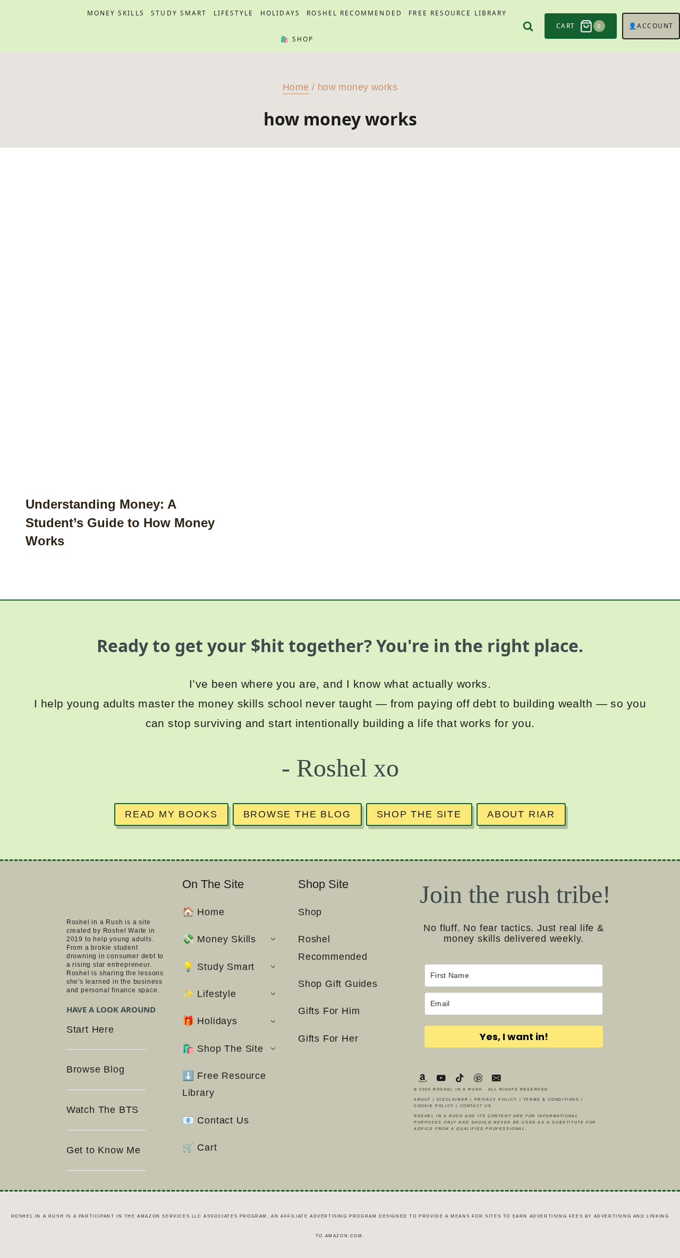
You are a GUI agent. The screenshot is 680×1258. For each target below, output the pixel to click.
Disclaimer (453, 1099)
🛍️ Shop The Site (223, 1048)
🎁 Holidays (209, 1021)
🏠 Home (203, 912)
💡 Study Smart (218, 966)
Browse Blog (95, 1069)
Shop (310, 912)
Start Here (90, 1029)
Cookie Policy (434, 1106)
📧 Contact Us (215, 1120)
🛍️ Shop (296, 39)
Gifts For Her (328, 1038)
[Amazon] (422, 1077)
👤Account (651, 25)
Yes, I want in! (514, 1036)
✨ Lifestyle (209, 994)
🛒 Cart (199, 1147)
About (422, 1099)
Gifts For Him (329, 1011)
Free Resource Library (458, 13)
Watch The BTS (102, 1109)
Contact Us (476, 1106)
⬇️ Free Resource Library (224, 1084)
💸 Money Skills (219, 939)
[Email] (496, 1077)
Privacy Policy (495, 1099)
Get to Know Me (103, 1150)
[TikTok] (460, 1077)
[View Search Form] (528, 26)
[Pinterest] (478, 1077)
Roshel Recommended (354, 13)
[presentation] (125, 335)
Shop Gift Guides (338, 983)
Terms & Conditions (551, 1099)
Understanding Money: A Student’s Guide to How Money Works (120, 522)
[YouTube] (441, 1077)
